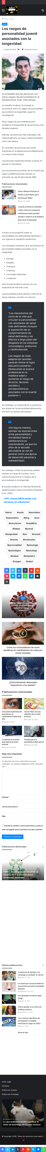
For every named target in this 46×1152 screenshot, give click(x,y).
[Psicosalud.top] (11, 10)
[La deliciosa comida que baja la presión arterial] (12, 731)
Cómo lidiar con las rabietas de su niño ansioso (32, 714)
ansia (21, 512)
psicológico (15, 550)
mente (14, 539)
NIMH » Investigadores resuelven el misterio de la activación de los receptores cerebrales (20, 874)
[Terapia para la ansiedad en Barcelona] (34, 731)
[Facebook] (6, 570)
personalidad (15, 545)
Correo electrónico (10, 807)
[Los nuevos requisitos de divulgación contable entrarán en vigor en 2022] (9, 1021)
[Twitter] (12, 570)
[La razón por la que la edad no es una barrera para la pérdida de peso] (9, 987)
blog (27, 518)
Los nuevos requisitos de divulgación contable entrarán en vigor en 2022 (29, 1020)
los (25, 534)
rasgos (17, 561)
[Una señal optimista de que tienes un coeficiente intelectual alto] (12, 703)
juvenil (29, 528)
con (37, 518)
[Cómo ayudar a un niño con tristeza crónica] (9, 1010)
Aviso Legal (6, 1082)
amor (9, 512)
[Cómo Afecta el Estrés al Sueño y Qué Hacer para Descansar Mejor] (9, 194)
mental (36, 534)
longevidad (12, 534)
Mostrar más (23, 1032)
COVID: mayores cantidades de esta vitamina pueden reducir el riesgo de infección (23, 607)
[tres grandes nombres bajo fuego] (9, 999)
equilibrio (32, 523)
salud (30, 561)
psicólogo (32, 550)
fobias (17, 528)
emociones (15, 523)
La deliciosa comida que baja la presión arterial (10, 741)
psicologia (33, 545)
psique (15, 556)
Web (3, 816)
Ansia (11, 19)
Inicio (5, 19)
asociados (35, 512)
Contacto (5, 1086)
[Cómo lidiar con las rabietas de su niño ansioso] (34, 703)
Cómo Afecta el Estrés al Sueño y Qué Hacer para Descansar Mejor (28, 194)
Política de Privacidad (10, 1094)
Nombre (6, 797)
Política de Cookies (9, 1090)
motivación (29, 539)
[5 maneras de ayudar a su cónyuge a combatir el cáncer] (9, 975)
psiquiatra (30, 556)
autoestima (13, 518)
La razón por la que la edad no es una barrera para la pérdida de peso (31, 986)
